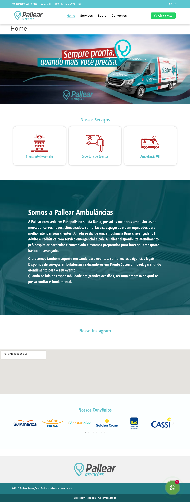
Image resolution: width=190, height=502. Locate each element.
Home (71, 15)
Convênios (119, 15)
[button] (17, 423)
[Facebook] (170, 3)
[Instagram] (175, 3)
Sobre (102, 15)
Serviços (86, 15)
